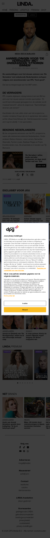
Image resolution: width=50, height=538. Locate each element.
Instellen (25, 303)
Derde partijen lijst (9, 295)
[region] (25, 269)
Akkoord (25, 309)
